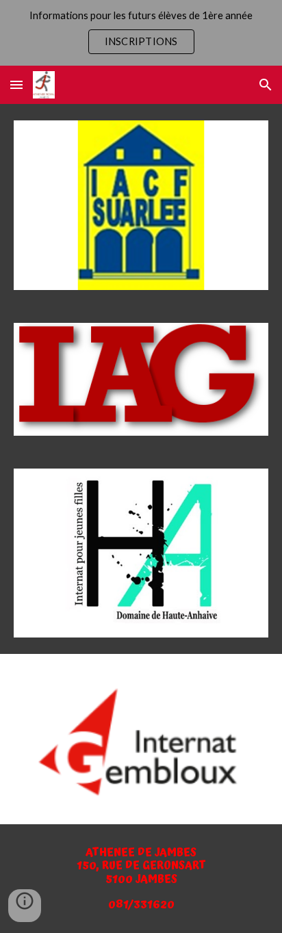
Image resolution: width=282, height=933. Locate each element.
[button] (16, 84)
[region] (141, 33)
